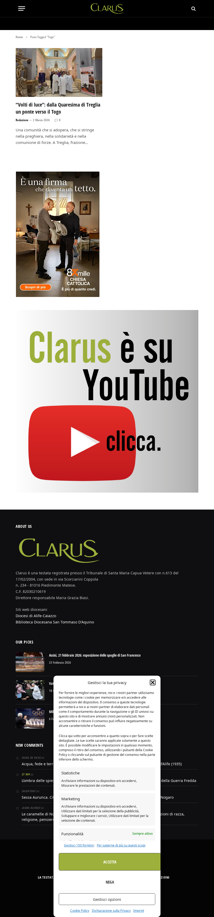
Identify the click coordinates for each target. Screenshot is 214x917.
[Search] (193, 8)
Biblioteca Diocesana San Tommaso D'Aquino (55, 622)
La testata (46, 877)
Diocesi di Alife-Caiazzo (36, 615)
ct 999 (25, 774)
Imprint (138, 910)
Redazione (22, 120)
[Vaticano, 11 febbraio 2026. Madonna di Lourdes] (30, 690)
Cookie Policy (79, 910)
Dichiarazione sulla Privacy (111, 910)
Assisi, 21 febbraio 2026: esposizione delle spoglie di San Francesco (95, 655)
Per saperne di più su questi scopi (121, 845)
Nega (110, 882)
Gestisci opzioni (107, 899)
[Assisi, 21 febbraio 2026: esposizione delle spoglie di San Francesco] (30, 662)
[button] (152, 682)
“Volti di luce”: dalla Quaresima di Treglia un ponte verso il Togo (58, 108)
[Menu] (21, 8)
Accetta (109, 862)
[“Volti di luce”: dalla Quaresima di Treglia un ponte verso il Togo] (59, 72)
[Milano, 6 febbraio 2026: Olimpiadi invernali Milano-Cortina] (30, 718)
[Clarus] (107, 8)
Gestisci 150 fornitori (79, 845)
